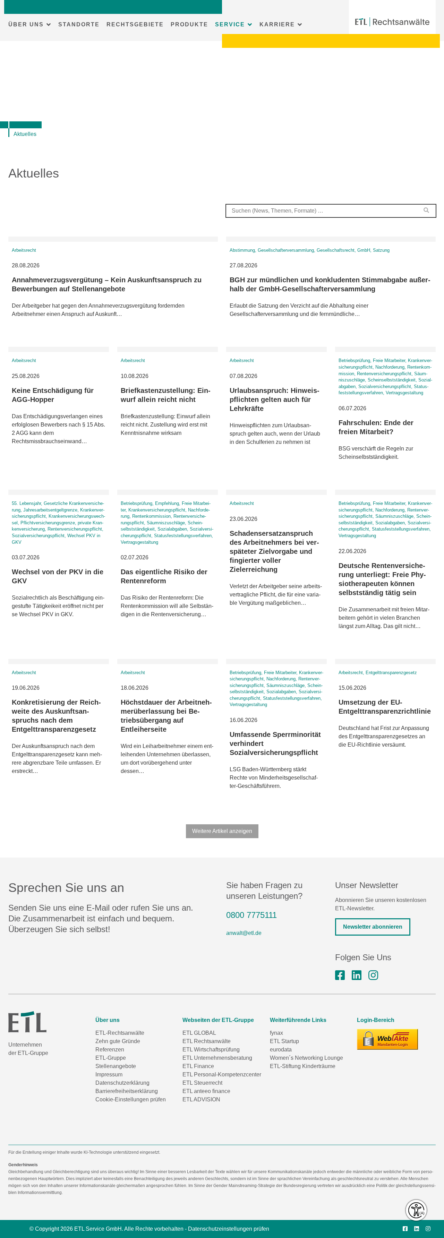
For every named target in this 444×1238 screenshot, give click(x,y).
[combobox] (331, 211)
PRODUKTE (189, 24)
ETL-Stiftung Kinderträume (302, 1066)
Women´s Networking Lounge (306, 1058)
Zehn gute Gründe (117, 1041)
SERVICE (230, 24)
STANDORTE (79, 24)
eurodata (281, 1049)
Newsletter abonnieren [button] (372, 927)
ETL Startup (284, 1041)
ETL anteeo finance (206, 1091)
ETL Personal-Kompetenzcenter (221, 1074)
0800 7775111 (251, 915)
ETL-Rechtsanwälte (119, 1033)
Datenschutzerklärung (122, 1083)
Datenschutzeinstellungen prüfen (228, 1229)
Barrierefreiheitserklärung (126, 1091)
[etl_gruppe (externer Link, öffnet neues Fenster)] (373, 975)
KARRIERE (277, 24)
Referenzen (109, 1049)
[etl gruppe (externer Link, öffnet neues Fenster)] (356, 975)
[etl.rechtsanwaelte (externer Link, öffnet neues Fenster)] (340, 975)
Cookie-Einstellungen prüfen (130, 1099)
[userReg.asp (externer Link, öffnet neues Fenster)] (387, 1039)
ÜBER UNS (26, 24)
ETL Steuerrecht (202, 1083)
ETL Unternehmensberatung (217, 1058)
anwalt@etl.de (244, 933)
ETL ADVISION (201, 1099)
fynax (276, 1033)
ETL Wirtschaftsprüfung (211, 1049)
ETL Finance (198, 1066)
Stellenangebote (115, 1066)
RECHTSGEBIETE (135, 24)
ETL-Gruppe (110, 1058)
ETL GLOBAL (199, 1033)
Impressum (108, 1074)
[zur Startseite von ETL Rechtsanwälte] (392, 21)
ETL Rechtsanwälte (206, 1041)
